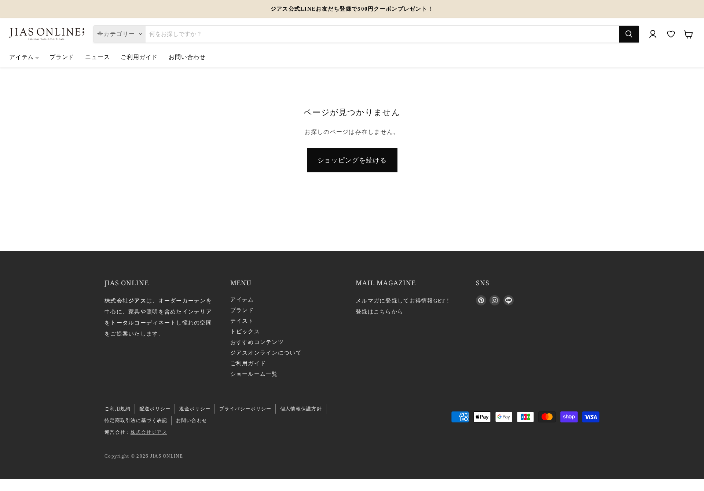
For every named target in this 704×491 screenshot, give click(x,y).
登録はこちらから (379, 312)
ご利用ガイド (139, 57)
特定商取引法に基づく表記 (135, 420)
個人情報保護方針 (301, 408)
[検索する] (629, 34)
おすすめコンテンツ (257, 342)
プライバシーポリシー (245, 408)
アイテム (22, 57)
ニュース (97, 57)
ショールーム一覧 (254, 374)
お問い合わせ (187, 57)
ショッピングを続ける (352, 160)
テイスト (242, 321)
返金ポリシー (195, 408)
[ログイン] (652, 34)
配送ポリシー (155, 408)
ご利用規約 (117, 408)
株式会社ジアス (149, 432)
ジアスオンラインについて (266, 353)
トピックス (245, 331)
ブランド (62, 57)
